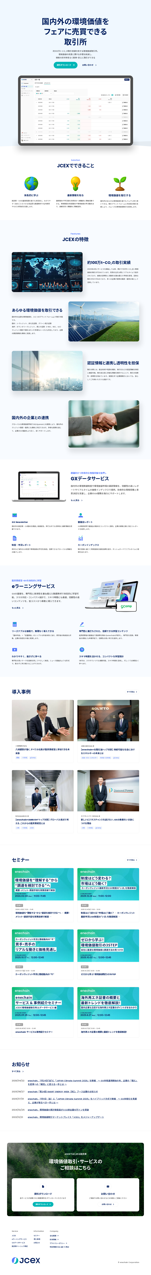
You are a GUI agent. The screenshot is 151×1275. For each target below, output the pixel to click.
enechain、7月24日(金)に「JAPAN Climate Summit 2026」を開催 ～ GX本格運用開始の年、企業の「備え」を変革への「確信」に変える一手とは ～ (83, 1082)
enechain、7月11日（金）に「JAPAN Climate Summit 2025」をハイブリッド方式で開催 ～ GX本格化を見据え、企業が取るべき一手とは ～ (82, 1100)
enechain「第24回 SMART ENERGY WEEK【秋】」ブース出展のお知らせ (63, 1091)
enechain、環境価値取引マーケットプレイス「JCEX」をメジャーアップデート (66, 1117)
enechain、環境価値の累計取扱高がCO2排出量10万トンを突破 (58, 1109)
